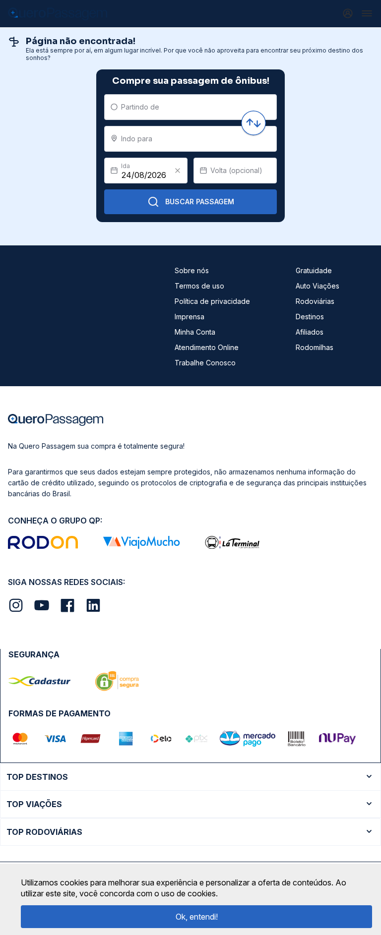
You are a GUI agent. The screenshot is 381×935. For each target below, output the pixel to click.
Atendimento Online (207, 347)
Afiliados (309, 332)
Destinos (310, 316)
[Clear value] (178, 170)
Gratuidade (314, 270)
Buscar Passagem (199, 201)
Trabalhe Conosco (205, 362)
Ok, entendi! (197, 917)
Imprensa (189, 316)
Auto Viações (317, 286)
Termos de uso (199, 286)
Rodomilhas (314, 347)
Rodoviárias (315, 301)
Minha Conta (195, 332)
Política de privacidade (212, 301)
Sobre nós (192, 270)
